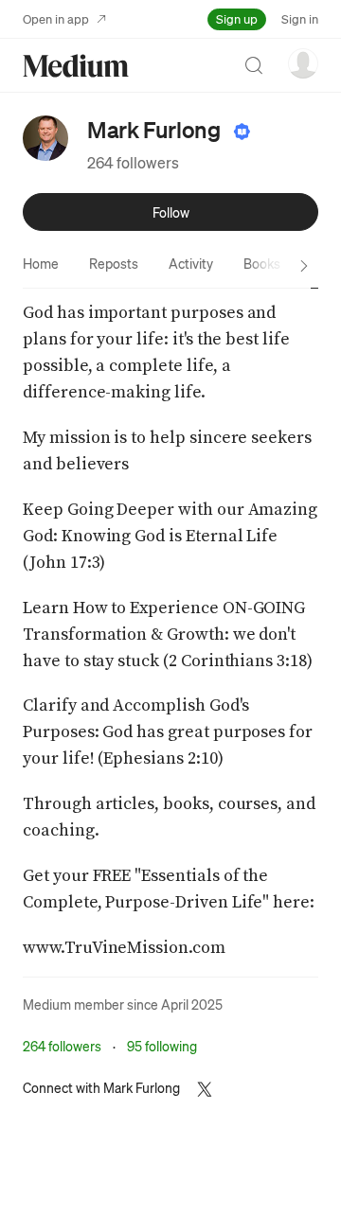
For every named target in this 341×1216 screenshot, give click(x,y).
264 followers (133, 162)
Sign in (299, 18)
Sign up (237, 18)
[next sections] (304, 266)
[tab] (41, 263)
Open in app (56, 18)
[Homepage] (76, 66)
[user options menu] (303, 63)
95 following (162, 1045)
